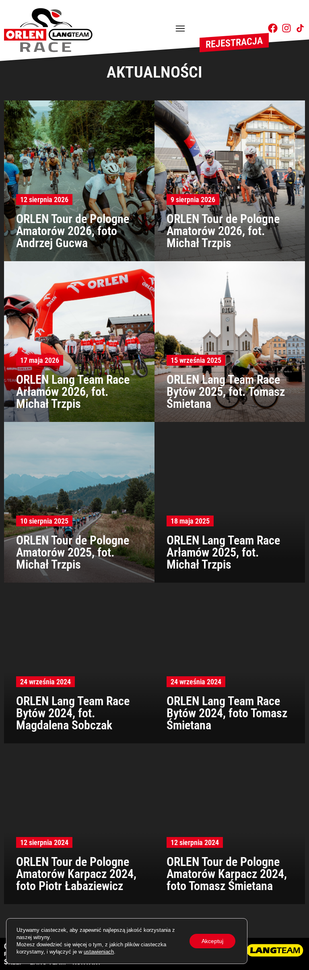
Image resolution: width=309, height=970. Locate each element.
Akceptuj (212, 941)
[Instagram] (286, 28)
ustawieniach (99, 952)
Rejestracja (234, 42)
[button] (180, 29)
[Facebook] (273, 28)
